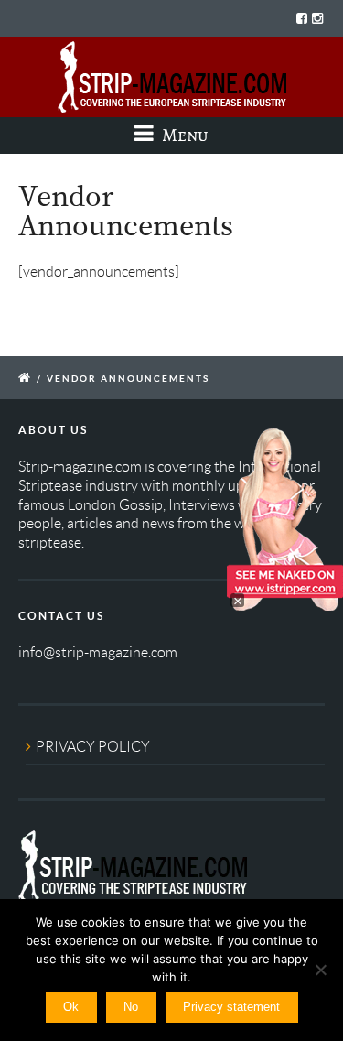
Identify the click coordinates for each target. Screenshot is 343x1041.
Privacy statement (231, 1007)
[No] (320, 969)
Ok (71, 1007)
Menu (183, 135)
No (130, 1007)
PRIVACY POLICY (93, 746)
